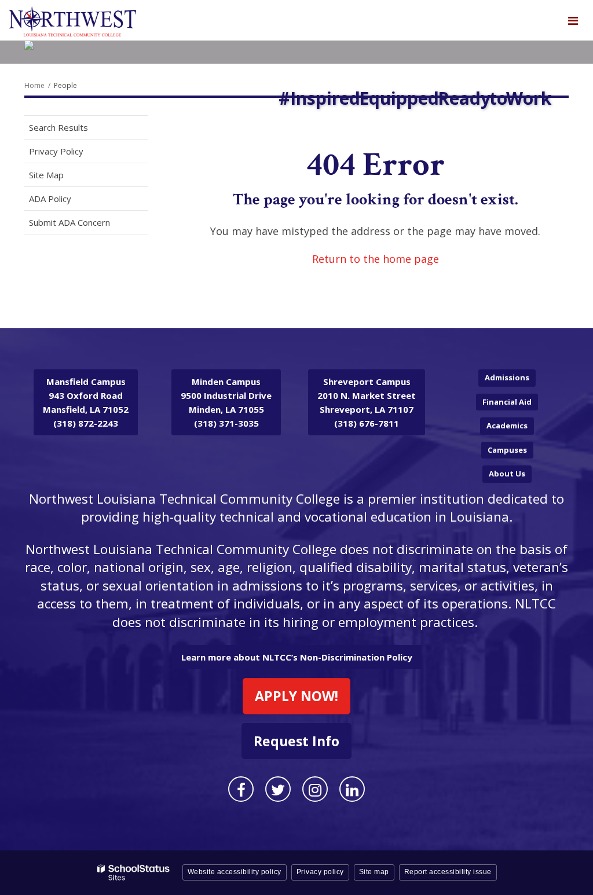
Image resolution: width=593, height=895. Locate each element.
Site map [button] (374, 872)
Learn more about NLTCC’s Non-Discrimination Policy (296, 657)
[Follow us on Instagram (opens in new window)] (315, 789)
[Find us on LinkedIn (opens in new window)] (352, 789)
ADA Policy (50, 198)
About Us (507, 473)
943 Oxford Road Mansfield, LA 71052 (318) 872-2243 (86, 402)
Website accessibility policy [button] (234, 872)
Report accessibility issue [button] (448, 872)
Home (34, 85)
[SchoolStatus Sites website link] (134, 872)
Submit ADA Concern (69, 222)
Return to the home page (375, 259)
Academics (507, 425)
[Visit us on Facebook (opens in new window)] (241, 789)
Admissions (507, 377)
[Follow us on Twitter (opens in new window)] (278, 789)
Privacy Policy (56, 151)
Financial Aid (507, 402)
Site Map (46, 175)
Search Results (58, 127)
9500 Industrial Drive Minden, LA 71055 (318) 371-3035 (226, 402)
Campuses (507, 450)
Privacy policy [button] (320, 872)
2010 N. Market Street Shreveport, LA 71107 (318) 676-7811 (366, 402)
